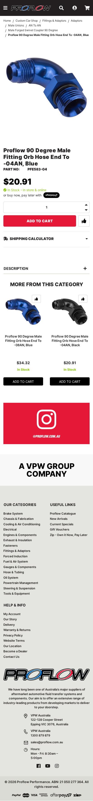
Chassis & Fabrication (18, 519)
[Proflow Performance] (31, 7)
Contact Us (11, 656)
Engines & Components (20, 535)
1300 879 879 (40, 735)
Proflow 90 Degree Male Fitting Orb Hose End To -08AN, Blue (23, 340)
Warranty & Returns (16, 630)
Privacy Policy (13, 635)
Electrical (9, 529)
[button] (5, 8)
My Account (12, 614)
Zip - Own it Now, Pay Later (68, 535)
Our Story (10, 619)
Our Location (12, 646)
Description (16, 268)
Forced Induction (15, 556)
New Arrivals (58, 519)
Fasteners (10, 545)
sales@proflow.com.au (47, 742)
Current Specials (61, 524)
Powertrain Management (20, 583)
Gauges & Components (19, 567)
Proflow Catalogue (63, 513)
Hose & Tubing (13, 572)
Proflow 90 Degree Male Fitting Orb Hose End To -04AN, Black (69, 340)
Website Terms (14, 640)
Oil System (10, 577)
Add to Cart (40, 221)
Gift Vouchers (59, 529)
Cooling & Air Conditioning (21, 524)
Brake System (13, 513)
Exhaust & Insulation (17, 540)
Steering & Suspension (19, 588)
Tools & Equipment (16, 593)
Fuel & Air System (15, 561)
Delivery (9, 624)
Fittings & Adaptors (16, 551)
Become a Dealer (15, 651)
